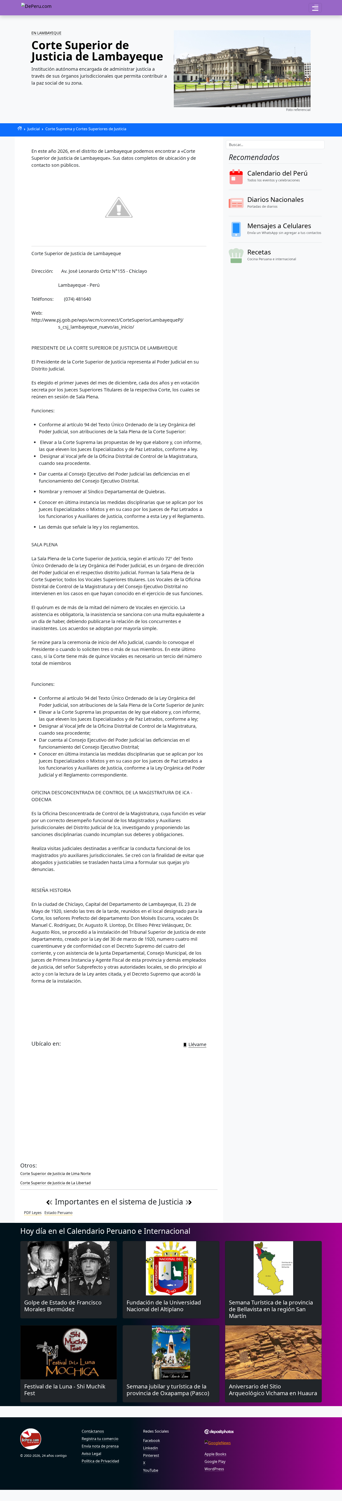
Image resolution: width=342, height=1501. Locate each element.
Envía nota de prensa (100, 1446)
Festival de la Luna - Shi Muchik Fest (64, 1389)
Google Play (215, 1461)
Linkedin (150, 1448)
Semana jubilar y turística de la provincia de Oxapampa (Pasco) (168, 1389)
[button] (315, 7)
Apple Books (215, 1454)
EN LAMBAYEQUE (46, 33)
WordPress (214, 1468)
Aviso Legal (91, 1453)
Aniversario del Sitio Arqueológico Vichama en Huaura (273, 1389)
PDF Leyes (33, 1212)
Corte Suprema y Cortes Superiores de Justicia (85, 128)
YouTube (150, 1470)
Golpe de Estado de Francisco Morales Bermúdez (63, 1305)
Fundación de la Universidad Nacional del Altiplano (164, 1305)
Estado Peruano (58, 1212)
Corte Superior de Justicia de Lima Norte (55, 1173)
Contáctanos (93, 1431)
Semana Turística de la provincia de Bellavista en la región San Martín (271, 1309)
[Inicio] (19, 128)
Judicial (33, 128)
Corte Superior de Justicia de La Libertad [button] (55, 1182)
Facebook (151, 1440)
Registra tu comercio (100, 1438)
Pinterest (151, 1455)
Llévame (197, 1044)
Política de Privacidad (100, 1461)
